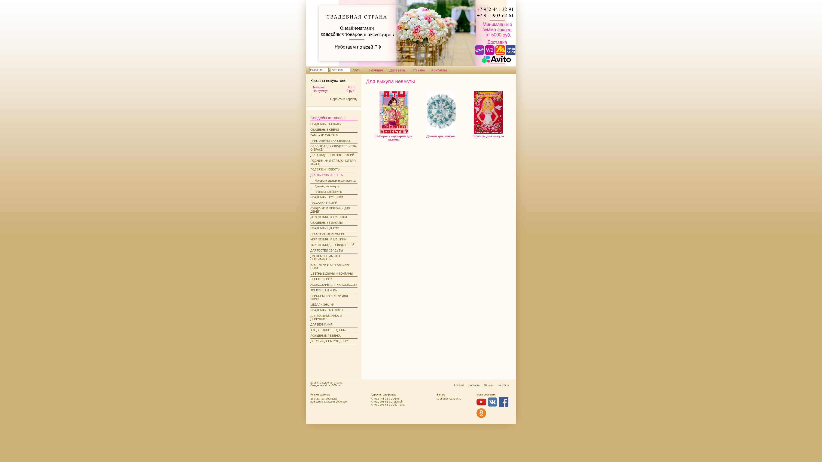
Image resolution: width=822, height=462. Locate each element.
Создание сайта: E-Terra (325, 385)
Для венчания (321, 324)
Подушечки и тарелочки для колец (333, 162)
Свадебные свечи (324, 129)
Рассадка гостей (323, 202)
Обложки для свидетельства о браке (333, 148)
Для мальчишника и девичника (326, 317)
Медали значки (322, 304)
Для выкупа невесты (327, 175)
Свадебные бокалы (325, 124)
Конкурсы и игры (324, 290)
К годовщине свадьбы (328, 330)
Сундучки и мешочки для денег (330, 210)
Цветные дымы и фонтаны (331, 273)
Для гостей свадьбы (326, 250)
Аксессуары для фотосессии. (333, 284)
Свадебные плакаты (326, 222)
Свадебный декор (324, 228)
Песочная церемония (327, 233)
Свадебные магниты (326, 310)
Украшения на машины (328, 239)
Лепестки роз (321, 279)
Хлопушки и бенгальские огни (330, 266)
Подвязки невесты (325, 169)
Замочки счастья (324, 135)
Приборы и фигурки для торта (329, 297)
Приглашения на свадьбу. (330, 140)
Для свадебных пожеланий (332, 155)
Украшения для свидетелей (332, 245)
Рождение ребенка (325, 335)
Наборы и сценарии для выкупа (335, 180)
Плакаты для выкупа (328, 191)
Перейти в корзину (343, 99)
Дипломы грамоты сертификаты (325, 258)
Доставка (397, 70)
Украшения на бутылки (328, 217)
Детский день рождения (329, 341)
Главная (376, 70)
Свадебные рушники (326, 197)
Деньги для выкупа (327, 186)
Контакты (439, 70)
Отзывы (418, 70)
